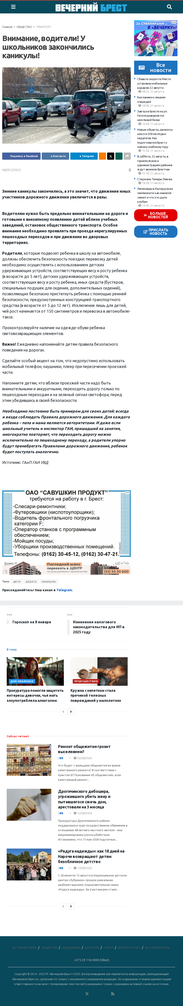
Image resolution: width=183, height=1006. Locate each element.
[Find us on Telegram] (93, 993)
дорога (31, 581)
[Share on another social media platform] (127, 156)
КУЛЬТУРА (92, 947)
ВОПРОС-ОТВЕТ (129, 947)
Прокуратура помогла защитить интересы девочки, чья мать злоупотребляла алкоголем (35, 695)
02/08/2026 (84, 758)
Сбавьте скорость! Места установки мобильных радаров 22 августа (154, 83)
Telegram (64, 590)
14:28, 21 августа (152, 182)
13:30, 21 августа (152, 205)
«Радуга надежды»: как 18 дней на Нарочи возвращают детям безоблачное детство (91, 856)
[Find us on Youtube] (106, 993)
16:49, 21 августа (152, 123)
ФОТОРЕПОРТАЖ (157, 947)
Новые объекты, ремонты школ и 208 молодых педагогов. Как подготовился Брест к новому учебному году (155, 138)
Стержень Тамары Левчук (154, 179)
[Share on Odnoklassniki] (102, 156)
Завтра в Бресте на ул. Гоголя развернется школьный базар (152, 115)
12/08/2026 (84, 813)
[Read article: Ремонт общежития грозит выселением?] (29, 760)
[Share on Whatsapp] (119, 156)
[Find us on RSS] (112, 993)
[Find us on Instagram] (100, 993)
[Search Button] (169, 7)
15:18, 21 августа (152, 173)
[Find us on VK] (74, 993)
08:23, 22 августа (152, 91)
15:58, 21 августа (152, 150)
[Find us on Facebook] (67, 993)
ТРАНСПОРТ (44, 26)
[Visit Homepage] (91, 6)
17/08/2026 (84, 868)
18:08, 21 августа (152, 105)
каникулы (49, 581)
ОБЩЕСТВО (24, 26)
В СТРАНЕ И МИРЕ (24, 947)
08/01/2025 (11, 170)
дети (17, 581)
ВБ (61, 758)
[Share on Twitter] (110, 156)
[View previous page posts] (63, 712)
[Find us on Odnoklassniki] (80, 993)
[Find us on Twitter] (87, 993)
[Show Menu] (13, 7)
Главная (7, 26)
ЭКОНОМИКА (71, 947)
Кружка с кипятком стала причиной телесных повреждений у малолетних (96, 695)
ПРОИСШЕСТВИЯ (86, 681)
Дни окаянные (22, 681)
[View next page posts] (71, 712)
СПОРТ (109, 947)
